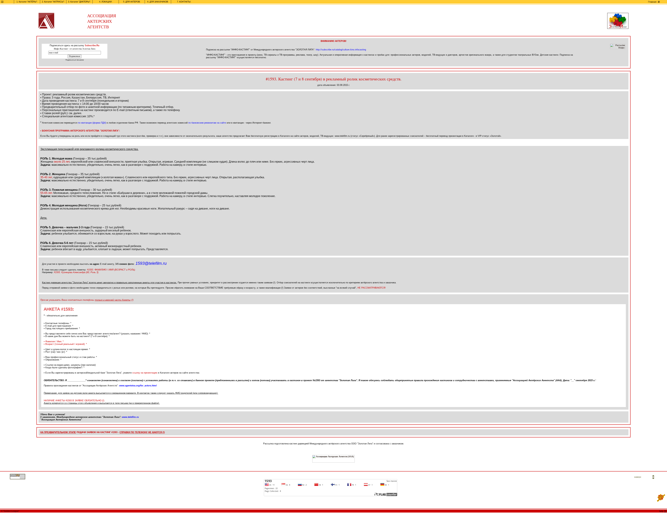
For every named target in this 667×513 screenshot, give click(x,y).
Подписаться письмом (74, 60)
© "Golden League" (9, 511)
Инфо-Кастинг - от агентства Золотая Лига (74, 48)
